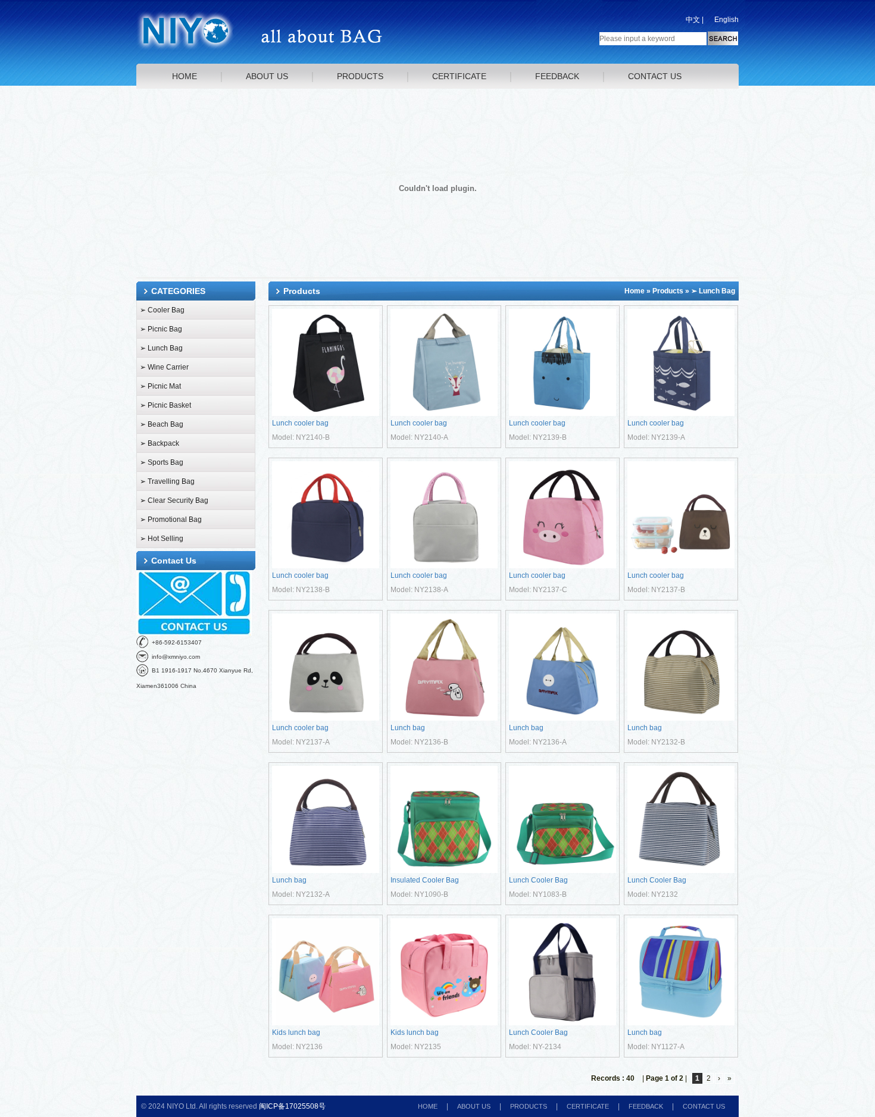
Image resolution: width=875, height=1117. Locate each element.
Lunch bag (407, 728)
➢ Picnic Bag (161, 329)
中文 (693, 19)
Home (634, 291)
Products (667, 291)
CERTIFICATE (459, 76)
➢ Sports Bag (161, 462)
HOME (184, 76)
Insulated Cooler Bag (424, 880)
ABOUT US (267, 76)
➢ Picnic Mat (160, 386)
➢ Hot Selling (161, 538)
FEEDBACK (557, 76)
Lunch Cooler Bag (538, 880)
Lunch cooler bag (300, 423)
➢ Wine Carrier (164, 367)
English (726, 19)
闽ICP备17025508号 (292, 1106)
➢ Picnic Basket (165, 405)
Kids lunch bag (296, 1032)
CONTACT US (655, 76)
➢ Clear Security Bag (174, 500)
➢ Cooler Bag (162, 310)
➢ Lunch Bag (161, 348)
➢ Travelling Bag (167, 481)
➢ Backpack (159, 443)
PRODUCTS (360, 76)
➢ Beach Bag (161, 424)
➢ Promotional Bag (171, 519)
